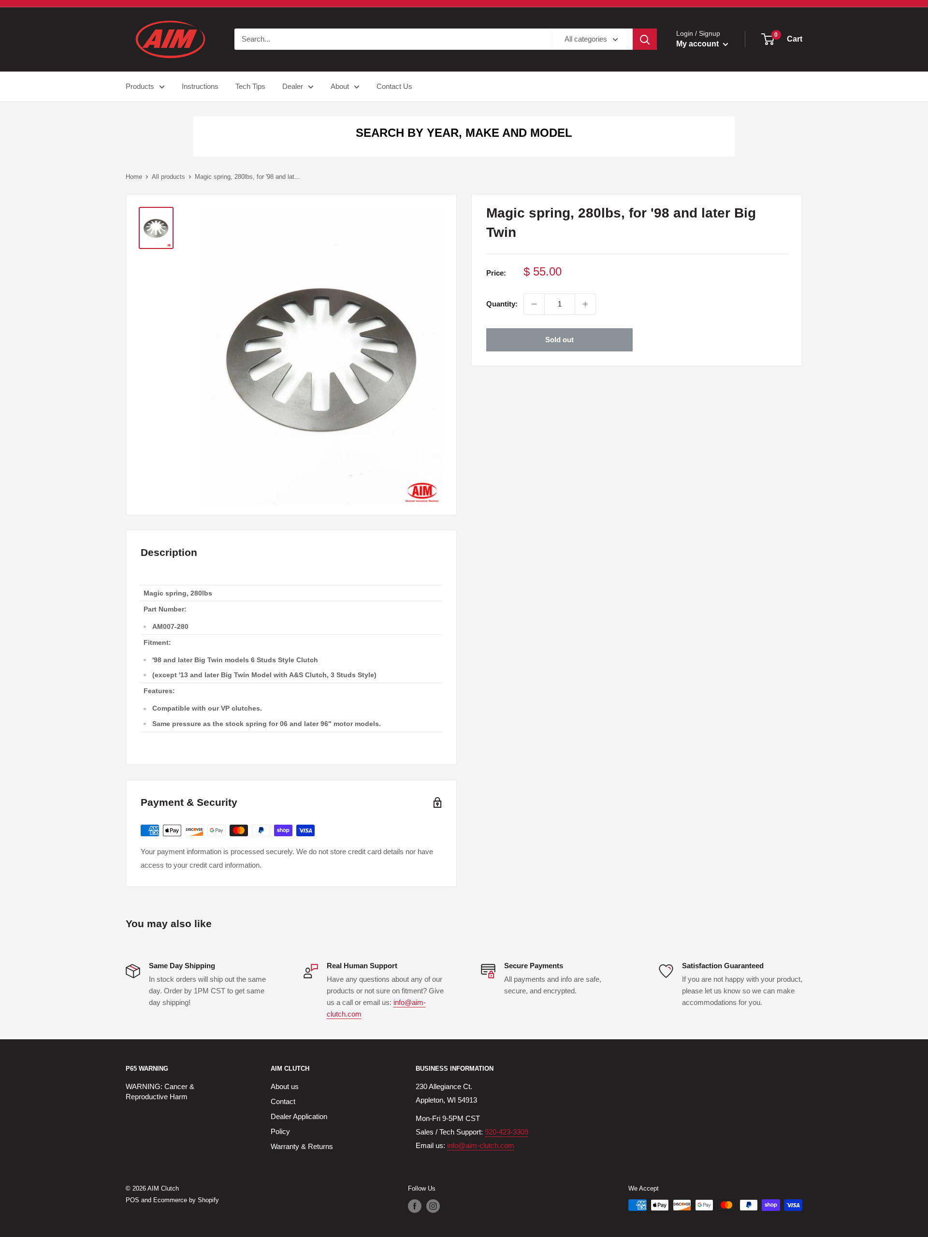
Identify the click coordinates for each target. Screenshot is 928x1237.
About (340, 86)
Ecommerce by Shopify (186, 1200)
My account (698, 44)
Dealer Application (299, 1116)
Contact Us (394, 86)
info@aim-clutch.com (480, 1145)
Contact (283, 1101)
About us (285, 1086)
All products (168, 176)
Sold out (559, 339)
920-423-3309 (506, 1132)
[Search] (645, 39)
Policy (280, 1131)
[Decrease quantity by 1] (534, 304)
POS (132, 1200)
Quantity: (502, 304)
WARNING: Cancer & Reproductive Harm (160, 1091)
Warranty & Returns (302, 1146)
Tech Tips (250, 86)
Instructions (200, 86)
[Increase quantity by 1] (585, 304)
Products (140, 86)
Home (134, 176)
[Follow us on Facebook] (414, 1206)
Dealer (292, 86)
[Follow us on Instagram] (433, 1206)
